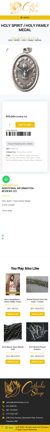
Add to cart (25, 125)
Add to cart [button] (12, 314)
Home (14, 38)
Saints (29, 152)
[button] (25, 17)
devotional (10, 158)
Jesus (33, 38)
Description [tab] (10, 185)
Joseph (26, 160)
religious (38, 160)
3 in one (14, 155)
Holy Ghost (20, 158)
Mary (24, 152)
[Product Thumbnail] (7, 49)
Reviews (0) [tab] (9, 191)
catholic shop (24, 155)
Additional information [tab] (17, 188)
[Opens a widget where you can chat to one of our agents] (9, 428)
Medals (24, 38)
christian (34, 155)
